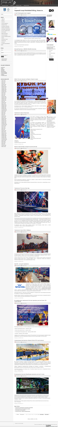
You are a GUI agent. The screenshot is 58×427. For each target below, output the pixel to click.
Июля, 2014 (3, 80)
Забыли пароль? (4, 58)
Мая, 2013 (3, 95)
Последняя (46, 414)
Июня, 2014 (3, 81)
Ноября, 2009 (4, 136)
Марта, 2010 (4, 131)
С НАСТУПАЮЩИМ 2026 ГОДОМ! (22, 13)
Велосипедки (3, 71)
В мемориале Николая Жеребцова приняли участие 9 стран (29, 374)
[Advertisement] (51, 80)
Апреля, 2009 (4, 145)
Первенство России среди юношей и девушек (22, 408)
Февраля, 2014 (4, 86)
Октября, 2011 (4, 108)
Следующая (42, 414)
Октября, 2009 (4, 137)
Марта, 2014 (4, 85)
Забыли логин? (4, 60)
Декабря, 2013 (4, 89)
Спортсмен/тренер (52, 53)
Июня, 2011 (3, 113)
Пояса (2, 68)
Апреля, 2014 (4, 84)
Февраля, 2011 (4, 118)
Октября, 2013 (4, 91)
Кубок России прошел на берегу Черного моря (26, 79)
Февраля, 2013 (4, 97)
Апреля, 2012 (4, 102)
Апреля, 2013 (4, 96)
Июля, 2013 (3, 92)
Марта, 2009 (4, 146)
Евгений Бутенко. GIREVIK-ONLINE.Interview (25, 49)
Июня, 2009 (3, 142)
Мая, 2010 (3, 129)
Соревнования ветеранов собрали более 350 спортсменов (29, 340)
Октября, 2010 (4, 123)
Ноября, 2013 (4, 90)
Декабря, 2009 (4, 135)
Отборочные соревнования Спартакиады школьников (24, 407)
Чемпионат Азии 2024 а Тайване (22, 230)
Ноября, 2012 (4, 100)
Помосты (2, 74)
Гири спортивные (4, 72)
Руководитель (51, 56)
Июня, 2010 (3, 128)
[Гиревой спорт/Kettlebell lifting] (8, 2)
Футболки (2, 70)
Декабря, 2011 (4, 106)
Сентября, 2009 (4, 139)
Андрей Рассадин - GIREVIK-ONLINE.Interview (22, 411)
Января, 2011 (4, 119)
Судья (50, 54)
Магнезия (2, 69)
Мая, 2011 (3, 114)
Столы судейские (4, 73)
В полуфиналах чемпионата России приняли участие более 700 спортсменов (30, 301)
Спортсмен (51, 50)
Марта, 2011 (4, 117)
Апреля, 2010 (4, 130)
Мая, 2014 (3, 83)
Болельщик (51, 57)
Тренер (50, 51)
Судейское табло (4, 75)
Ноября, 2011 (4, 107)
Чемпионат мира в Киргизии (21, 112)
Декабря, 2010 (4, 120)
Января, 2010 (4, 134)
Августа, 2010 (4, 125)
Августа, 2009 (4, 140)
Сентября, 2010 (4, 124)
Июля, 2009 (3, 141)
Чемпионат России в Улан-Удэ (21, 188)
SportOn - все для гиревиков (21, 264)
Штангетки (3, 67)
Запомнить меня (4, 55)
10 (38, 414)
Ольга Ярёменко (51, 29)
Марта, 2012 (4, 103)
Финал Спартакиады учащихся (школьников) (25, 146)
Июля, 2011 (3, 112)
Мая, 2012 (3, 101)
